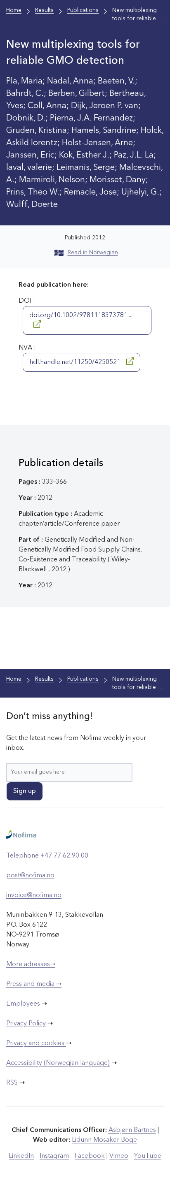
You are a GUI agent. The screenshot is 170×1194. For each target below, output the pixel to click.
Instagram (54, 1156)
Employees (23, 1004)
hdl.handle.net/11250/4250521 (75, 362)
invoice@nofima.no (33, 895)
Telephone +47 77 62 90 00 (47, 856)
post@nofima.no (30, 875)
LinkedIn (21, 1156)
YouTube (147, 1156)
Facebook (90, 1156)
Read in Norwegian (93, 252)
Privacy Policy (26, 1023)
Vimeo (118, 1156)
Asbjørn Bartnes (132, 1130)
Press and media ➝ (33, 984)
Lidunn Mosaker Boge (104, 1140)
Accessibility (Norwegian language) (58, 1063)
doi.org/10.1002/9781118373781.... (80, 315)
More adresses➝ (30, 964)
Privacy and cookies (36, 1043)
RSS (12, 1083)
